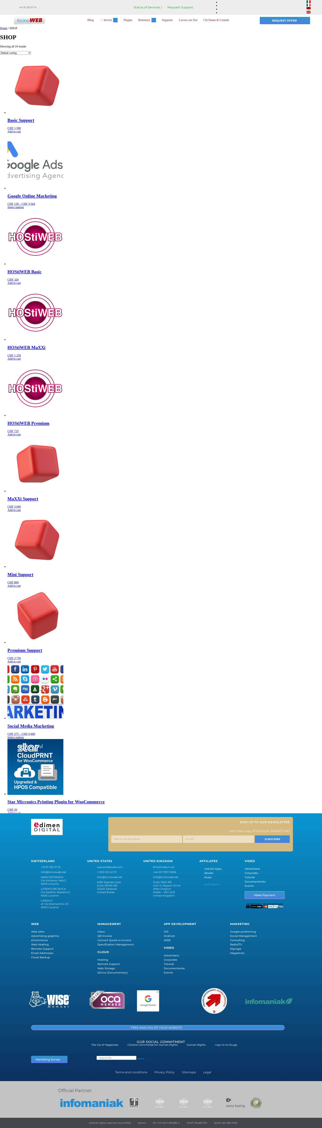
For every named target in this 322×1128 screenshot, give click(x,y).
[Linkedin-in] (68, 844)
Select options (15, 207)
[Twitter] (46, 844)
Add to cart (14, 131)
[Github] (101, 844)
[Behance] (79, 844)
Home (3, 28)
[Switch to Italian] (309, 2)
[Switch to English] (309, 12)
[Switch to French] (309, 5)
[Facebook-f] (35, 844)
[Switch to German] (309, 9)
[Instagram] (57, 844)
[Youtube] (90, 844)
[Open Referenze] (153, 20)
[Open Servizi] (115, 20)
